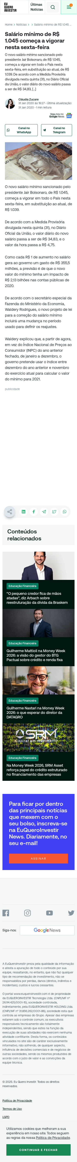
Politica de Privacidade (53, 1138)
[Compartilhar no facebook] (34, 512)
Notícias (21, 24)
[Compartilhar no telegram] (44, 512)
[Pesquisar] (53, 7)
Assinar (38, 858)
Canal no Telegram (59, 130)
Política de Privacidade (17, 1100)
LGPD (5, 1117)
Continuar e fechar (38, 1150)
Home (9, 24)
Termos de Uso (12, 1108)
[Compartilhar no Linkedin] (23, 512)
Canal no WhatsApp (24, 130)
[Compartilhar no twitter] (54, 512)
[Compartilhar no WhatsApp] (64, 512)
